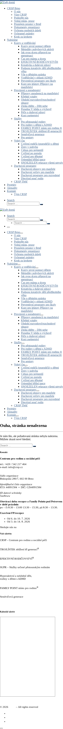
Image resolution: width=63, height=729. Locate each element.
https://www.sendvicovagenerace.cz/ (20, 599)
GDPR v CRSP (8, 605)
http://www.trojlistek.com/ (14, 552)
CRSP (12, 707)
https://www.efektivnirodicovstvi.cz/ (19, 561)
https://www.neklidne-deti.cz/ (16, 581)
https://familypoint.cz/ (12, 591)
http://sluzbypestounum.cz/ (14, 570)
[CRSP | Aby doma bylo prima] (7, 2)
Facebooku (23, 527)
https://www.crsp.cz (10, 543)
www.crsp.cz (7, 470)
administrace (56, 701)
